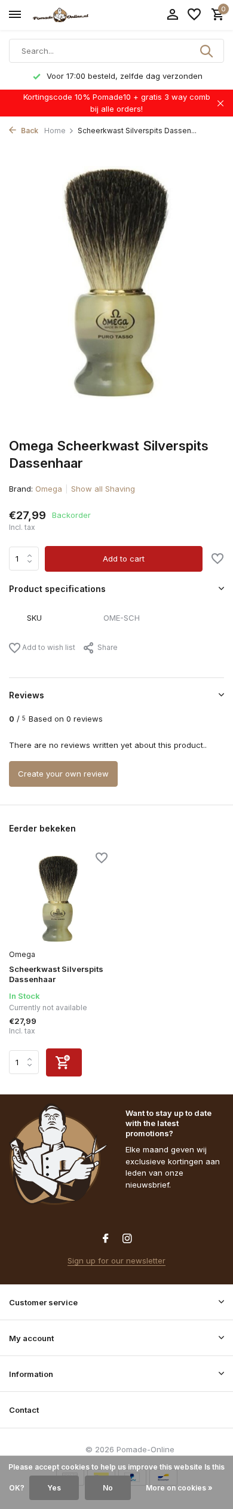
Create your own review (63, 773)
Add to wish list (47, 647)
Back (28, 130)
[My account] (172, 15)
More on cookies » (179, 1487)
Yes (54, 1487)
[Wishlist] (194, 15)
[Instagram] (127, 1239)
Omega (48, 488)
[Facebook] (106, 1239)
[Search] (207, 51)
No (108, 1487)
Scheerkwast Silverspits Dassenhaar (56, 974)
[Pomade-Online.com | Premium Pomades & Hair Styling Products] (63, 15)
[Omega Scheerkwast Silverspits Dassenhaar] (58, 899)
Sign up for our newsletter (116, 1260)
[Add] (64, 1062)
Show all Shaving (103, 488)
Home (55, 130)
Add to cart (124, 558)
